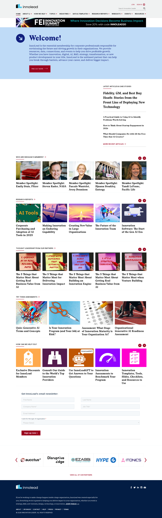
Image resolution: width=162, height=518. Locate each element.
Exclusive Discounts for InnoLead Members (28, 373)
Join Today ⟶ (72, 504)
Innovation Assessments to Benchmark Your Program (105, 375)
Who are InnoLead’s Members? (30, 157)
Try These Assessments (26, 297)
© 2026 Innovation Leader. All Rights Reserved (34, 512)
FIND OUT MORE (37, 69)
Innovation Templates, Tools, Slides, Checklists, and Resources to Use (132, 377)
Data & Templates (80, 14)
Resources (139, 14)
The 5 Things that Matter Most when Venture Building (133, 277)
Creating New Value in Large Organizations (80, 228)
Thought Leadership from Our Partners (34, 248)
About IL (26, 14)
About (18, 509)
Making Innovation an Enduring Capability (54, 228)
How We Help (39, 14)
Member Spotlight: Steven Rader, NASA (54, 185)
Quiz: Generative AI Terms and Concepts (28, 329)
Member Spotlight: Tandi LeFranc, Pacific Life (133, 186)
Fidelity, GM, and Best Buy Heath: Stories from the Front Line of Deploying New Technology (124, 100)
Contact (36, 509)
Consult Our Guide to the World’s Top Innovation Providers (53, 375)
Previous (16, 460)
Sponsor (27, 509)
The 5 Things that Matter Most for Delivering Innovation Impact (53, 279)
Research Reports (100, 14)
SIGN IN (139, 4)
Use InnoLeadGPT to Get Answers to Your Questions (81, 373)
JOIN (133, 4)
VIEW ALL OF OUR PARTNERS (81, 475)
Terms (66, 509)
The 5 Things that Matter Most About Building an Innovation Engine (80, 279)
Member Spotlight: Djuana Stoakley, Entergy (106, 186)
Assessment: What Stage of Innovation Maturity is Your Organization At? (97, 331)
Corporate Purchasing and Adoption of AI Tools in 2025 (25, 230)
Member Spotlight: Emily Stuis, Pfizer (27, 185)
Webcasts (116, 14)
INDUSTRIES (64, 14)
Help (44, 509)
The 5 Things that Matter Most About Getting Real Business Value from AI (28, 281)
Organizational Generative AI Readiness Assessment (129, 331)
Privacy (58, 509)
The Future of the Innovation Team (105, 227)
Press (50, 509)
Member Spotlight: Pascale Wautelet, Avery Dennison (80, 186)
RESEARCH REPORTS (24, 199)
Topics (52, 14)
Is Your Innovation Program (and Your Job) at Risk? (64, 331)
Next (146, 460)
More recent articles (113, 144)
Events (128, 14)
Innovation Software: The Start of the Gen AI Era (133, 228)
